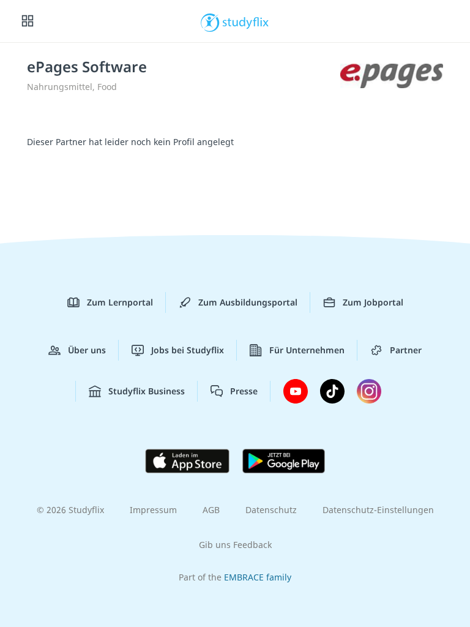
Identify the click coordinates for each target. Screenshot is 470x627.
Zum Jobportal (373, 302)
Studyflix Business (146, 391)
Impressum (153, 510)
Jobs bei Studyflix (187, 350)
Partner (406, 350)
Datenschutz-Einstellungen (378, 510)
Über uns (87, 350)
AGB (211, 510)
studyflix (245, 21)
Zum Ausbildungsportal (247, 302)
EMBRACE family (257, 577)
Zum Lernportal (120, 302)
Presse (244, 391)
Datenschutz (271, 510)
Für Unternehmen (307, 350)
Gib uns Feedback (235, 544)
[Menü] (27, 21)
